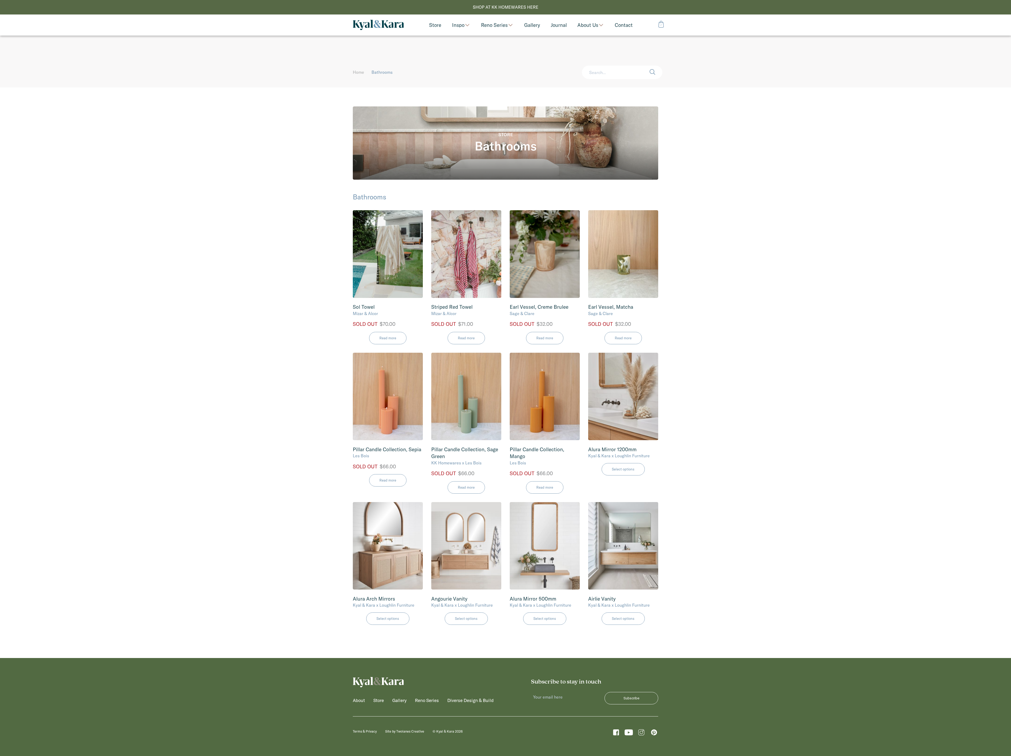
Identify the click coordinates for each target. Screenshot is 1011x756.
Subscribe (631, 698)
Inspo (458, 25)
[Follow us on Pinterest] (654, 734)
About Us (587, 25)
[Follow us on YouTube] (629, 734)
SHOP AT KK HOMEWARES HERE (505, 7)
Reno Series (494, 25)
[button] (656, 72)
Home (358, 72)
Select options (623, 469)
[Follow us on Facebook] (616, 734)
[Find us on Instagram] (641, 734)
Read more (387, 338)
